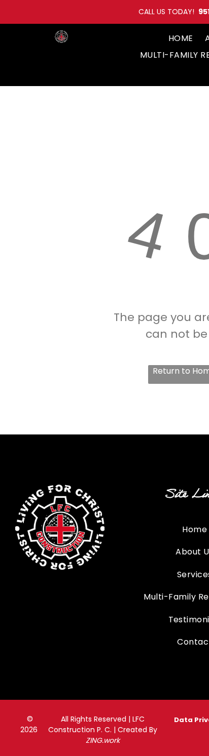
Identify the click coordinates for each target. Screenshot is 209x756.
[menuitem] (180, 38)
